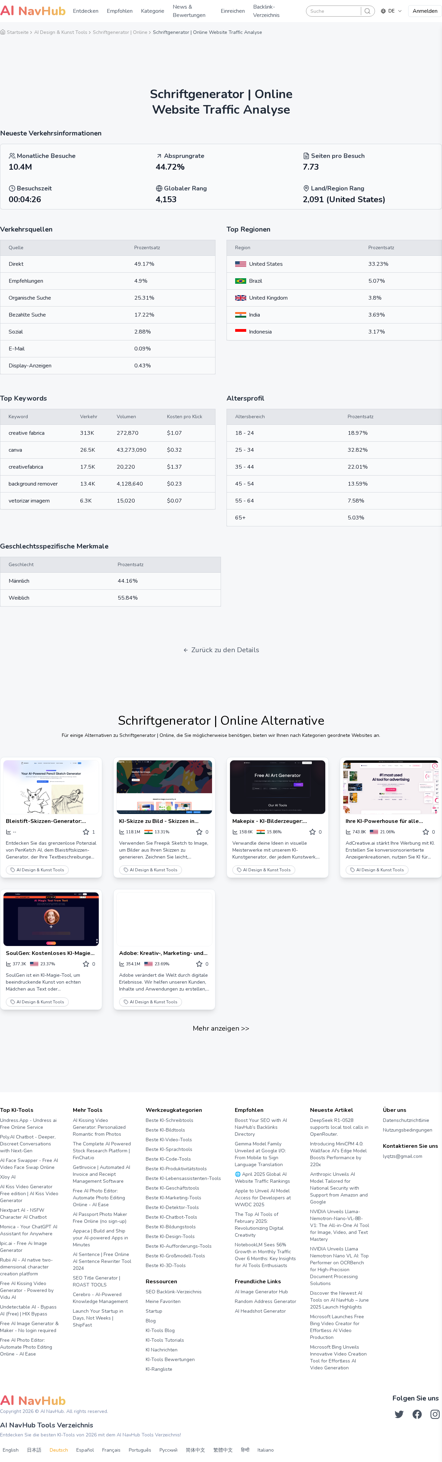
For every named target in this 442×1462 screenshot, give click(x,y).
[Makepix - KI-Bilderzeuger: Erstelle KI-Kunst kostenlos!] (278, 787)
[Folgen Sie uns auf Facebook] (417, 1414)
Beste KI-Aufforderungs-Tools (179, 1246)
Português (140, 1450)
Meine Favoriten (163, 1301)
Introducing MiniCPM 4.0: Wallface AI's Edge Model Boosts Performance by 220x (338, 1154)
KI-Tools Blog (160, 1330)
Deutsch (59, 1450)
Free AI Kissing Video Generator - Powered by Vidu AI (27, 1290)
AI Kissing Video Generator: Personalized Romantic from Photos (99, 1127)
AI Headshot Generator (260, 1311)
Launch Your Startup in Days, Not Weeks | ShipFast (98, 1318)
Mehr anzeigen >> (221, 1028)
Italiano (266, 1450)
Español (85, 1450)
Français (111, 1450)
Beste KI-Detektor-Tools (172, 1207)
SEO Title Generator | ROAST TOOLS (96, 1281)
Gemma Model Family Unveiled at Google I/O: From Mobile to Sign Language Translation (260, 1154)
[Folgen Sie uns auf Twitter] (399, 1414)
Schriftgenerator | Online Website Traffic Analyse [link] (207, 32)
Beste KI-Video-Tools (169, 1139)
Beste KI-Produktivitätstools (176, 1168)
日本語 (34, 1450)
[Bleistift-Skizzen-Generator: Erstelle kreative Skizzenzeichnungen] (51, 787)
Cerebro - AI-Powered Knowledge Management (100, 1298)
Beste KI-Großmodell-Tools (175, 1256)
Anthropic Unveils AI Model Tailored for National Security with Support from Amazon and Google (339, 1188)
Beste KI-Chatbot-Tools (171, 1217)
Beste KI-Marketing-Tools (173, 1197)
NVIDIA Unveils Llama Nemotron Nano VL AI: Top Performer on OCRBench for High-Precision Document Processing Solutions (339, 1266)
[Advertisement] (221, 57)
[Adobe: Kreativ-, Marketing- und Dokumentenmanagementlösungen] (164, 919)
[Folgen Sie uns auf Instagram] (435, 1414)
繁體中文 (223, 1450)
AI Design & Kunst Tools (40, 870)
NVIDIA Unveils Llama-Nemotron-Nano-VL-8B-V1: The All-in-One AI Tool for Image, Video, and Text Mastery (339, 1225)
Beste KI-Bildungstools (171, 1227)
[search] (367, 11)
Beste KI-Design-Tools (170, 1236)
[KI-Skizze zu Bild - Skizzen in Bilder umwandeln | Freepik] (164, 787)
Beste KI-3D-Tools (166, 1265)
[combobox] (391, 11)
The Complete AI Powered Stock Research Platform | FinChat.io (102, 1151)
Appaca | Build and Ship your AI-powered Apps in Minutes (100, 1238)
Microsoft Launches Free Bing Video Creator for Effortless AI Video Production (337, 1327)
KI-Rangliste (159, 1369)
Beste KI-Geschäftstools (172, 1188)
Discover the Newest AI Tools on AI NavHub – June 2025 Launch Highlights (339, 1300)
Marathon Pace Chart (243, 1324)
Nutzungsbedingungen (407, 1130)
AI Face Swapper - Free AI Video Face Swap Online (29, 1164)
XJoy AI (8, 1177)
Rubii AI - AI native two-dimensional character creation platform (26, 1267)
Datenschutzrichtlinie (406, 1120)
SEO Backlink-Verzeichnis (174, 1291)
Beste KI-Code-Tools (168, 1159)
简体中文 (195, 1450)
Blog (151, 1321)
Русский (168, 1450)
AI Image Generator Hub (261, 1291)
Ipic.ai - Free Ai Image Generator (23, 1247)
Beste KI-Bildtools (165, 1130)
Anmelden (425, 11)
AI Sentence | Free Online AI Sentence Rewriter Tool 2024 (102, 1261)
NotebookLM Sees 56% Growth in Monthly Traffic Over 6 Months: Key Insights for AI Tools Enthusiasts (265, 1255)
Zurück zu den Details (225, 650)
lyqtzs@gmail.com (402, 1156)
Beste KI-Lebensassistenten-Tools (183, 1178)
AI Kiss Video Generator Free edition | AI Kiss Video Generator (29, 1193)
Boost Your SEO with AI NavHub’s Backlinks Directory (261, 1127)
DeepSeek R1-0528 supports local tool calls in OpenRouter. (339, 1127)
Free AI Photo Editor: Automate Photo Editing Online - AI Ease (26, 1347)
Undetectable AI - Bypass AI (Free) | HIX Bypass (28, 1310)
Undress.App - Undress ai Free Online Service (28, 1124)
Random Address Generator (265, 1301)
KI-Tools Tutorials (165, 1340)
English (11, 1450)
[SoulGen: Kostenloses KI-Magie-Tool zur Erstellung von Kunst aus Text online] (51, 919)
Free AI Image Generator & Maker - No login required (29, 1327)
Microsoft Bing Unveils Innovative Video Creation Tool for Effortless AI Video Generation (338, 1357)
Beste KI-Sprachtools (169, 1149)
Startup (154, 1311)
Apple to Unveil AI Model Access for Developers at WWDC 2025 (263, 1198)
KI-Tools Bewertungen (170, 1359)
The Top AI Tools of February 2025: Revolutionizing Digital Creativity (259, 1224)
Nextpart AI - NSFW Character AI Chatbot (23, 1213)
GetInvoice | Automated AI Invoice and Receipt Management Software (101, 1174)
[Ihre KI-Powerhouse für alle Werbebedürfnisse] (391, 787)
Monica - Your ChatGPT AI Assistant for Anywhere (28, 1230)
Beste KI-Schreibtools (169, 1120)
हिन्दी (245, 1450)
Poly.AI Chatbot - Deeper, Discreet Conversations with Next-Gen (28, 1144)
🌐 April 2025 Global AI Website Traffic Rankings (262, 1177)
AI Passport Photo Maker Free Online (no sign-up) (100, 1218)
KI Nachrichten (161, 1350)
